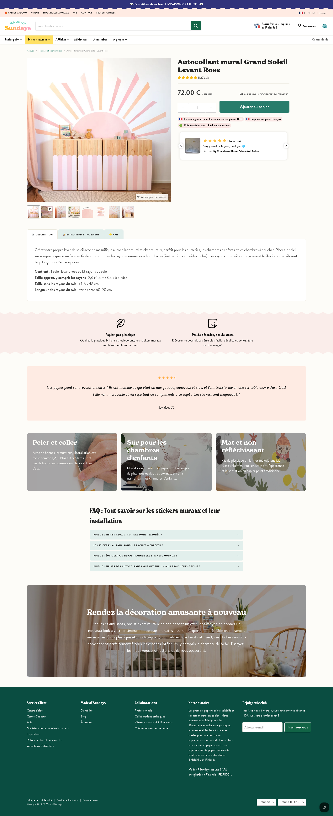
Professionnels (106, 13)
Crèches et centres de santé (151, 728)
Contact (86, 13)
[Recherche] (196, 25)
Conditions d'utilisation (40, 746)
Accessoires (100, 39)
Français (264, 802)
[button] (311, 13)
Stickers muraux (38, 39)
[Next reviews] (286, 145)
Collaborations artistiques (150, 716)
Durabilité (86, 710)
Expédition (33, 734)
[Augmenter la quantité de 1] (211, 108)
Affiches (61, 39)
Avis (75, 13)
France (290, 802)
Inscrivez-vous (298, 727)
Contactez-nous (90, 800)
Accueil (30, 50)
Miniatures (80, 39)
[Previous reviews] (180, 145)
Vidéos (35, 13)
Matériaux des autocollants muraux (48, 728)
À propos (119, 39)
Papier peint (12, 39)
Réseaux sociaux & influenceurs (154, 722)
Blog (83, 716)
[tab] (42, 234)
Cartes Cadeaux (36, 716)
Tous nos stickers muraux (50, 50)
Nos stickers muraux (56, 13)
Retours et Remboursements (44, 740)
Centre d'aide (320, 39)
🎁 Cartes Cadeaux (16, 13)
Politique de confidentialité (39, 800)
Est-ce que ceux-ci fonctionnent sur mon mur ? (264, 94)
